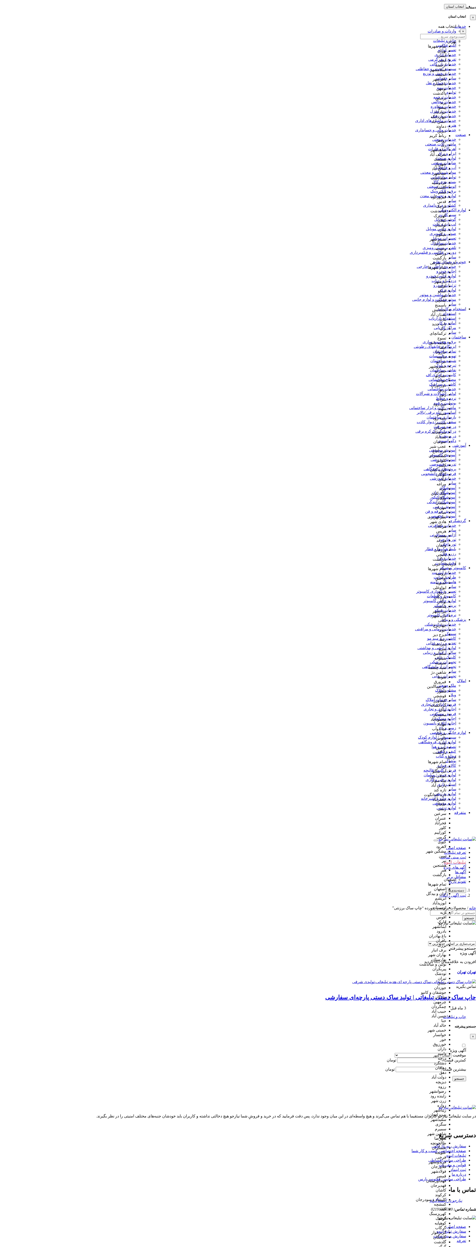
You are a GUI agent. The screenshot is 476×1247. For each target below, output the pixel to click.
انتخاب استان (455, 6)
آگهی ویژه (458, 1050)
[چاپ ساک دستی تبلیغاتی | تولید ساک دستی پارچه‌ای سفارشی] (414, 982)
